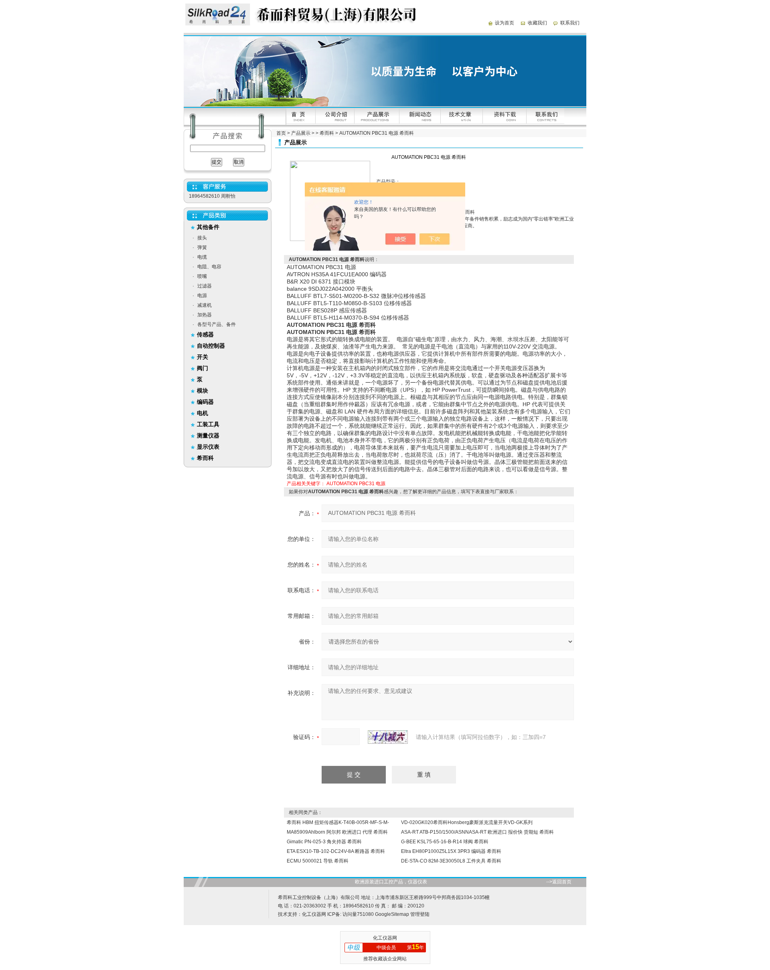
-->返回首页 (558, 882)
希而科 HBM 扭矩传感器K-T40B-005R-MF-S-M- (338, 822)
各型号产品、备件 (216, 324)
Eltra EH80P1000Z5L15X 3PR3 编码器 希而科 (451, 851)
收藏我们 (537, 23)
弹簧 (202, 247)
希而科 (327, 133)
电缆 (202, 257)
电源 (202, 295)
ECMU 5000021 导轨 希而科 (318, 861)
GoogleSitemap (392, 914)
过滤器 (204, 286)
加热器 (204, 315)
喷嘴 (202, 276)
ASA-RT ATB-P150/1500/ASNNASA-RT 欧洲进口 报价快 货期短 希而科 (477, 832)
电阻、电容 (209, 266)
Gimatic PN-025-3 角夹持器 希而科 (324, 841)
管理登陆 (420, 914)
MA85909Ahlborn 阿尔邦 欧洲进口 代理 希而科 (337, 832)
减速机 (204, 305)
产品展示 (300, 133)
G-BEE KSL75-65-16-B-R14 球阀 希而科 (444, 841)
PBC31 (367, 483)
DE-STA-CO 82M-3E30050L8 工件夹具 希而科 (451, 861)
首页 (281, 133)
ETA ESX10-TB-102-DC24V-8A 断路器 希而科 (336, 851)
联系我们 (570, 23)
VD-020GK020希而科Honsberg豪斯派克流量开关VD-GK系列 (467, 822)
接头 (202, 238)
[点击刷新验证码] (388, 737)
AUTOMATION (342, 483)
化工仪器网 (314, 914)
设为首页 (504, 23)
